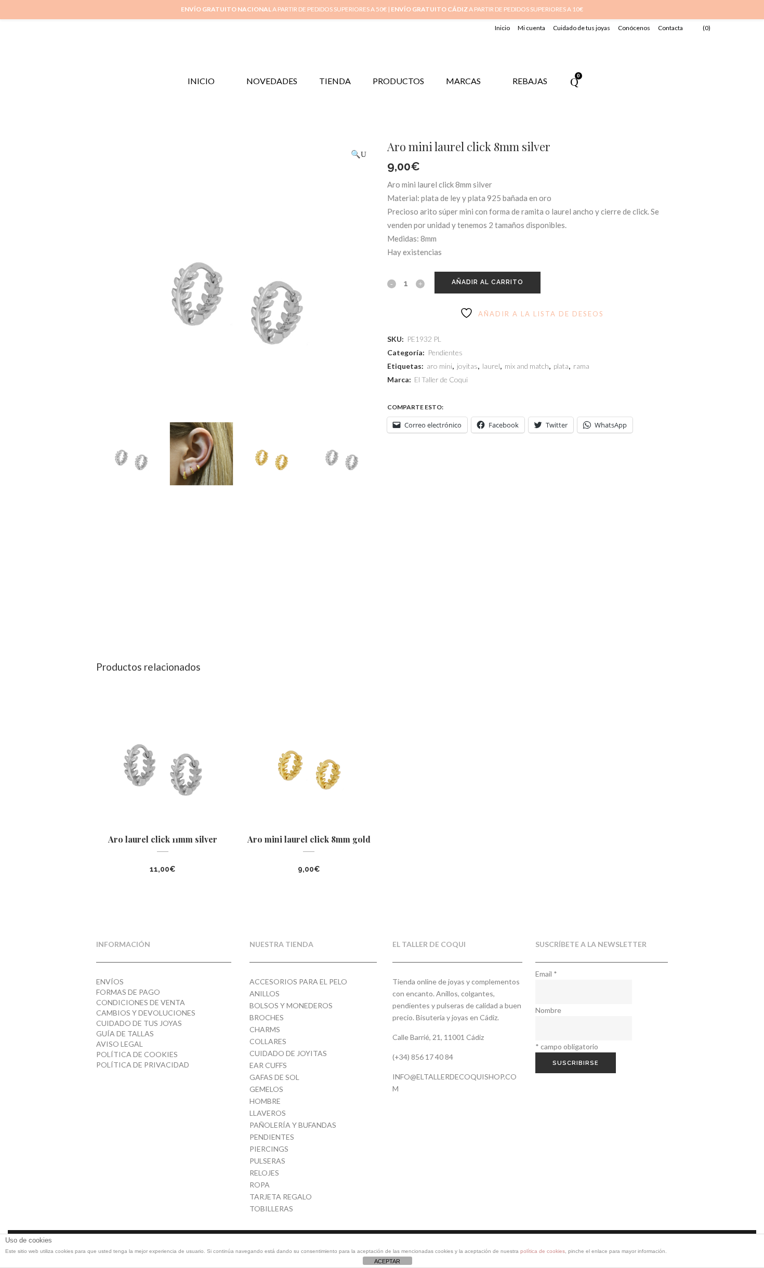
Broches (266, 1017)
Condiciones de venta (140, 1002)
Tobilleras (271, 1208)
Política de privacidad (142, 1064)
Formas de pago (128, 992)
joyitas (467, 366)
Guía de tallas (125, 1033)
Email (546, 973)
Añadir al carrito (487, 282)
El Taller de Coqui (441, 379)
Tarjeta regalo (280, 1196)
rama (581, 366)
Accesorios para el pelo (298, 981)
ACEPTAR (387, 1261)
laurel (491, 366)
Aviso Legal (119, 1044)
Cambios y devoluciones (145, 1012)
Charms (264, 1029)
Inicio (502, 28)
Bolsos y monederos (291, 1005)
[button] (358, 154)
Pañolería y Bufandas (292, 1124)
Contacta (670, 28)
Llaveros (267, 1113)
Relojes (264, 1172)
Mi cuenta (531, 28)
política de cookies (542, 1251)
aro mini (439, 366)
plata (561, 366)
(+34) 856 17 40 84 (422, 1056)
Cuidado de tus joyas (581, 28)
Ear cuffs (268, 1065)
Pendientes (445, 352)
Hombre (265, 1101)
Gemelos (266, 1089)
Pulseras (267, 1160)
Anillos (264, 993)
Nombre (548, 1010)
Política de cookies (137, 1054)
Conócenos (634, 28)
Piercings (268, 1148)
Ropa (259, 1184)
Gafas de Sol (274, 1077)
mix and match (527, 366)
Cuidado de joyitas (288, 1053)
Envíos (110, 981)
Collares (267, 1041)
